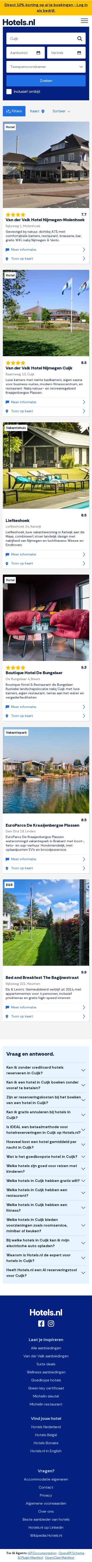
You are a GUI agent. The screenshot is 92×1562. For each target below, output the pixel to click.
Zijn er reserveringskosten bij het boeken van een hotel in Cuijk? (43, 1100)
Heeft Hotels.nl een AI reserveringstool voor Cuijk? (41, 1272)
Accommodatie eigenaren (46, 1479)
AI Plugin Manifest (30, 1558)
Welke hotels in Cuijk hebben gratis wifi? (43, 1180)
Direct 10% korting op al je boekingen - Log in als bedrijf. (46, 7)
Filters (17, 111)
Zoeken (46, 80)
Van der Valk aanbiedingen (46, 1356)
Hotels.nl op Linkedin (46, 1527)
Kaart (35, 111)
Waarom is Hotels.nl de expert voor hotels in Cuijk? (38, 1258)
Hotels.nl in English (46, 1450)
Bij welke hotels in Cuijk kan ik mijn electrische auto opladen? (37, 1243)
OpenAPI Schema (71, 1553)
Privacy (46, 1495)
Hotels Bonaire (46, 1442)
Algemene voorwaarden (46, 1503)
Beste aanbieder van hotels (46, 1519)
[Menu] (84, 20)
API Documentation (42, 1553)
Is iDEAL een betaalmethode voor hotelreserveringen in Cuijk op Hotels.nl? (43, 1129)
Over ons (46, 1511)
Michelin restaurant (46, 1404)
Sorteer (59, 111)
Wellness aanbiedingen (46, 1372)
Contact (46, 1487)
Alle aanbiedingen (46, 1348)
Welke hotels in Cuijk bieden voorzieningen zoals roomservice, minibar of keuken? (36, 1225)
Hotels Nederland (46, 1426)
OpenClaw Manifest (59, 1558)
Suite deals (46, 1364)
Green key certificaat (46, 1388)
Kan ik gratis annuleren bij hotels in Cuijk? (38, 1114)
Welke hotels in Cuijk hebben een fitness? (36, 1207)
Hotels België (46, 1434)
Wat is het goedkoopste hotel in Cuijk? (41, 1156)
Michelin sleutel (46, 1396)
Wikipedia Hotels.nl (46, 1535)
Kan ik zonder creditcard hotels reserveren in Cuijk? (34, 1070)
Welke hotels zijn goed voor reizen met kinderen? (41, 1168)
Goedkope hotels (46, 1380)
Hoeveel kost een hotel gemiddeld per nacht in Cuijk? (41, 1144)
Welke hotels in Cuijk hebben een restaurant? (36, 1192)
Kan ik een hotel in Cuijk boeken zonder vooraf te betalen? (42, 1085)
